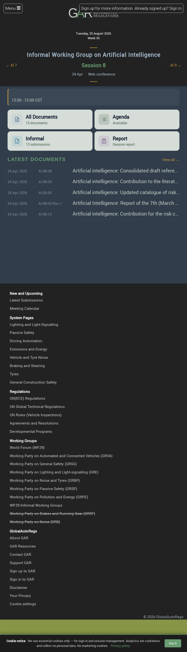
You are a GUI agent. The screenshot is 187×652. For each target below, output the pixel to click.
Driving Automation (26, 340)
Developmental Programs (31, 431)
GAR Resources (23, 546)
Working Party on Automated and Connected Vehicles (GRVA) (61, 455)
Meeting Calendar (24, 308)
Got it (173, 643)
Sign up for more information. (107, 8)
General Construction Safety (33, 382)
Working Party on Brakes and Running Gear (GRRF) (52, 513)
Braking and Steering (27, 365)
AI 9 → (175, 65)
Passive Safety (22, 332)
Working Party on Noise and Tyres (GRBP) (45, 480)
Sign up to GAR (22, 570)
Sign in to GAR (22, 579)
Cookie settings (23, 603)
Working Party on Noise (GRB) (35, 521)
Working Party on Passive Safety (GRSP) (43, 488)
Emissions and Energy (28, 349)
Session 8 (94, 65)
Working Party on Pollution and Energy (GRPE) (49, 496)
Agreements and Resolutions (34, 423)
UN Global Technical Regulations (37, 406)
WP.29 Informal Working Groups (36, 505)
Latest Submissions (26, 300)
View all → (170, 159)
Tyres (14, 373)
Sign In (175, 8)
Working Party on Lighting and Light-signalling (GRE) (54, 472)
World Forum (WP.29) (27, 447)
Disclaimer (18, 587)
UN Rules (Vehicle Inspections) (36, 414)
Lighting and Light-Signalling (34, 324)
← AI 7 (11, 65)
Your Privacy (20, 595)
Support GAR (20, 562)
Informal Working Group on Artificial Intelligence (93, 54)
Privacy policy (120, 645)
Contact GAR (20, 554)
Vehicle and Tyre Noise (29, 357)
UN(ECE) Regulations (27, 398)
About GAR (19, 537)
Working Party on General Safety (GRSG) (43, 463)
